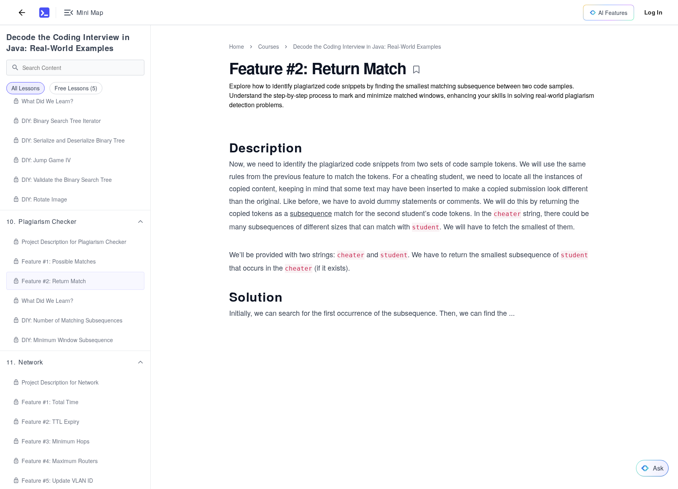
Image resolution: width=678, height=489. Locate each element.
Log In (653, 12)
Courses (268, 46)
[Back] (22, 12)
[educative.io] (44, 12)
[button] (75, 222)
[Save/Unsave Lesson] (416, 69)
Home (236, 46)
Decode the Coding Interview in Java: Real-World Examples (67, 42)
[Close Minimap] (150, 55)
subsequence (311, 213)
